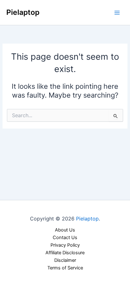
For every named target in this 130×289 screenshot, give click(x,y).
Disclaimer (65, 260)
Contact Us (65, 237)
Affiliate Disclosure (65, 253)
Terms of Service (65, 268)
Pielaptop (22, 12)
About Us (65, 230)
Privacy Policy (65, 245)
